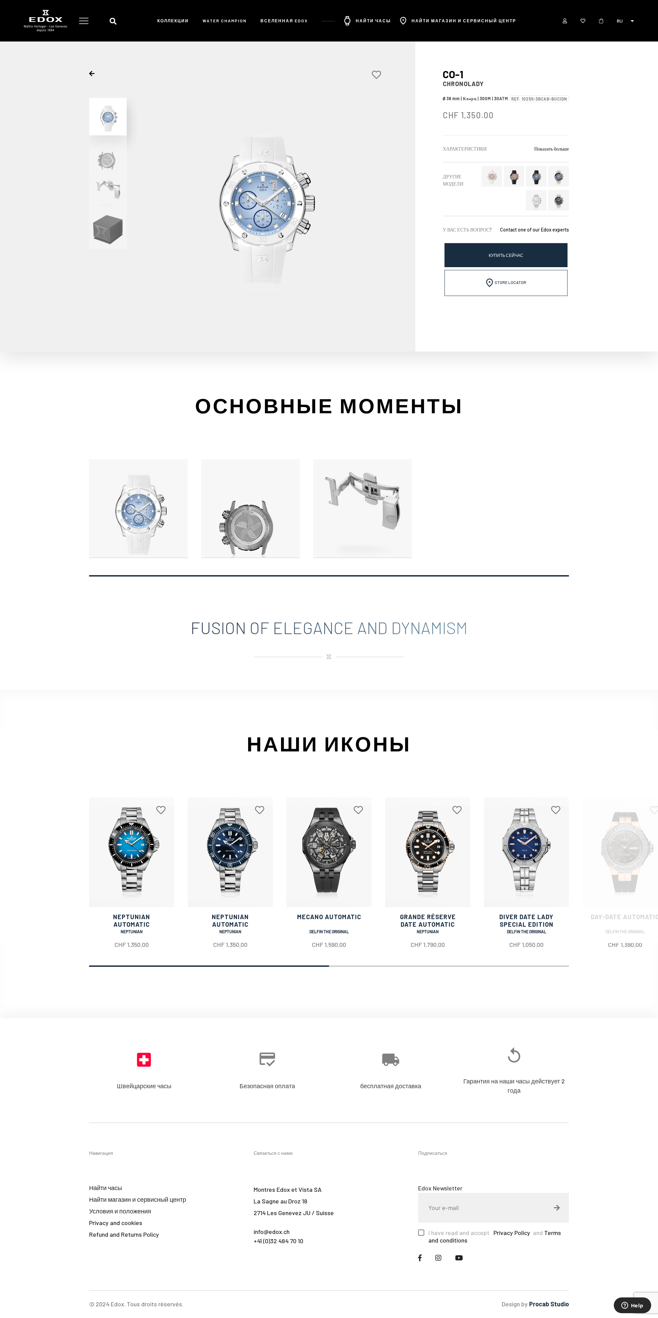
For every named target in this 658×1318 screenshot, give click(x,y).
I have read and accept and (494, 1236)
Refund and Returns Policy (124, 1234)
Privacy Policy (511, 1232)
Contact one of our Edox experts (534, 230)
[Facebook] (420, 1257)
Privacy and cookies (115, 1222)
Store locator (510, 282)
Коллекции (173, 20)
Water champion (225, 20)
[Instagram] (438, 1257)
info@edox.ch (272, 1231)
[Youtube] (459, 1257)
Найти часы (373, 20)
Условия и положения (120, 1211)
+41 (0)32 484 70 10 (278, 1241)
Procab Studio (549, 1304)
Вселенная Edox (284, 20)
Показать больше (551, 149)
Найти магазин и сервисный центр (464, 20)
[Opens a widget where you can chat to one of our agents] (632, 1306)
